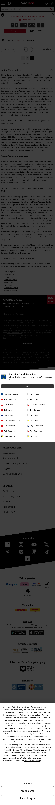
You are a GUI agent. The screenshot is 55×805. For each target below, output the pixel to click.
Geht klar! (27, 783)
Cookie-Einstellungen (40, 755)
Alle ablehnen (28, 791)
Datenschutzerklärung (32, 760)
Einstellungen (27, 798)
